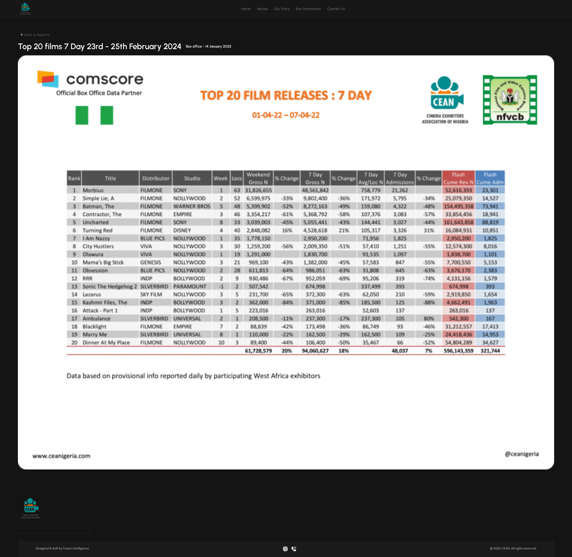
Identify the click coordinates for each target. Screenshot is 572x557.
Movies (262, 9)
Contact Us (336, 9)
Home (246, 9)
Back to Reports (36, 35)
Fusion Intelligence (76, 548)
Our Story (282, 9)
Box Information (308, 9)
